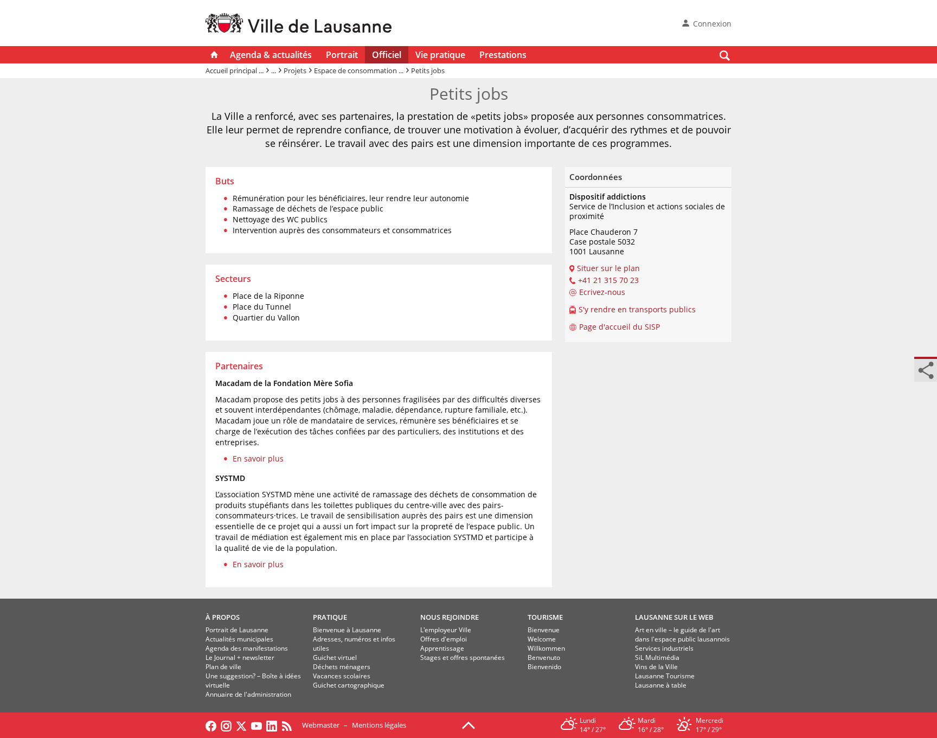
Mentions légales (379, 725)
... (273, 70)
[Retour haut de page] (468, 724)
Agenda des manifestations (247, 648)
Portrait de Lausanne (237, 629)
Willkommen (546, 648)
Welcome (542, 639)
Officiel (386, 55)
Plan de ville (223, 666)
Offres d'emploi (443, 639)
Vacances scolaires (341, 676)
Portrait (342, 55)
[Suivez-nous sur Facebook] (211, 725)
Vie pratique (440, 55)
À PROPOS (223, 617)
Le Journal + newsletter (240, 657)
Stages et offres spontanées (462, 657)
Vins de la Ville (656, 666)
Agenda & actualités (271, 55)
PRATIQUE (330, 617)
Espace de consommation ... (358, 70)
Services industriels (664, 648)
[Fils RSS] (289, 725)
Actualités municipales (239, 639)
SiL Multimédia (657, 657)
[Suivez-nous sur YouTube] (256, 725)
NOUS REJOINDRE (449, 617)
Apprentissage (442, 648)
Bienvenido (544, 666)
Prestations (503, 55)
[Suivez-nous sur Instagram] (226, 725)
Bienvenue (544, 629)
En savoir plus (258, 458)
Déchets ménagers (341, 666)
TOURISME (545, 617)
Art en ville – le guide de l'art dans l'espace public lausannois (682, 634)
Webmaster (320, 725)
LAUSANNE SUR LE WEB (674, 617)
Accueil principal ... (235, 70)
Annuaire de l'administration (248, 694)
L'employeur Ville (445, 629)
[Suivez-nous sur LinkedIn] (271, 725)
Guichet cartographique (348, 685)
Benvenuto (544, 657)
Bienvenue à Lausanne (347, 629)
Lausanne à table (660, 685)
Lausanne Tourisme (665, 676)
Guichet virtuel (335, 657)
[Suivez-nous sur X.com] (241, 725)
